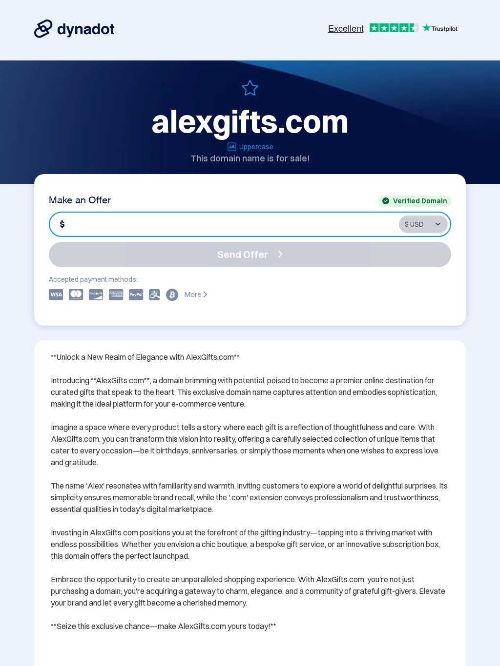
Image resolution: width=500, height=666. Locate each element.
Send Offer (242, 254)
